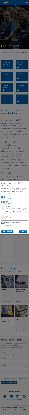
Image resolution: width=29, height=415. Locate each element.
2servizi (8, 203)
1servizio (8, 198)
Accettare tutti (23, 231)
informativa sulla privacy (20, 193)
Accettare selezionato (7, 231)
